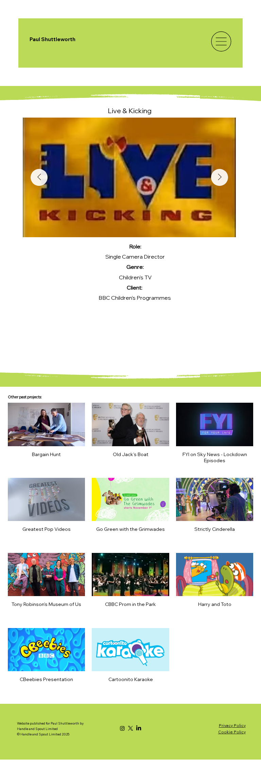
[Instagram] (122, 728)
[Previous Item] (39, 177)
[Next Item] (219, 177)
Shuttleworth (58, 39)
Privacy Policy (232, 725)
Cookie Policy (232, 731)
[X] (130, 728)
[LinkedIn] (139, 728)
